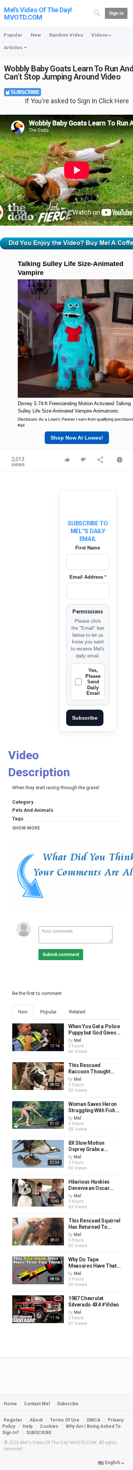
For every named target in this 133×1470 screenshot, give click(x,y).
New (36, 35)
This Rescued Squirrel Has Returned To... (94, 1224)
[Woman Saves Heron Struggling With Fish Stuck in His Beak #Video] (38, 1115)
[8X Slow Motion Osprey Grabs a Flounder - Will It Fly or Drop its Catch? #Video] (38, 1154)
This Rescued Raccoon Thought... (91, 1068)
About (36, 1420)
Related (77, 1012)
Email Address (87, 577)
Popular (13, 35)
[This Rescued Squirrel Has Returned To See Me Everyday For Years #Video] (38, 1231)
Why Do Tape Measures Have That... (94, 1263)
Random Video (66, 35)
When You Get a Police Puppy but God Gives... (94, 1029)
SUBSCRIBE (38, 1432)
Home (10, 1403)
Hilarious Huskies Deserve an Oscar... (90, 1185)
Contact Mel (37, 1403)
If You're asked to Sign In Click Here (77, 101)
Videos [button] (99, 35)
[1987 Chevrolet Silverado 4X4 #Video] (38, 1309)
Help (28, 1426)
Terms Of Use (64, 1420)
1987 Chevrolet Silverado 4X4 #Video (93, 1301)
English (112, 1462)
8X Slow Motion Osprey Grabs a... (88, 1146)
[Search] (97, 13)
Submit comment (60, 954)
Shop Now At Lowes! (77, 438)
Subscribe (85, 718)
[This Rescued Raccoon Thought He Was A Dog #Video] (38, 1076)
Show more (26, 828)
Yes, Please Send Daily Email (92, 681)
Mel (77, 1040)
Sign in (116, 13)
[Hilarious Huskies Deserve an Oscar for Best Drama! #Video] (38, 1193)
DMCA (93, 1420)
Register (13, 1420)
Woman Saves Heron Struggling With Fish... (93, 1107)
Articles (13, 47)
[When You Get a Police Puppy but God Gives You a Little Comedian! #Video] (38, 1037)
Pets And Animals (32, 810)
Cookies (49, 1426)
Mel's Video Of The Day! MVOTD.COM (38, 13)
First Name (87, 548)
